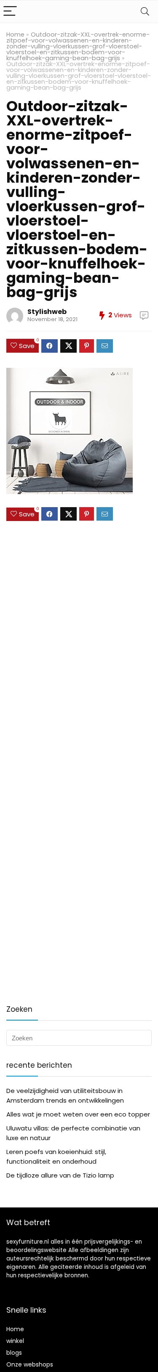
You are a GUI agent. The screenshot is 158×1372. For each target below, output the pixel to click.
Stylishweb (47, 311)
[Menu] (10, 11)
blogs (14, 1352)
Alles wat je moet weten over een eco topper (78, 1114)
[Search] (145, 11)
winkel (15, 1341)
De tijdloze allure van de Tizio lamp (60, 1175)
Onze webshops (29, 1364)
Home (15, 34)
